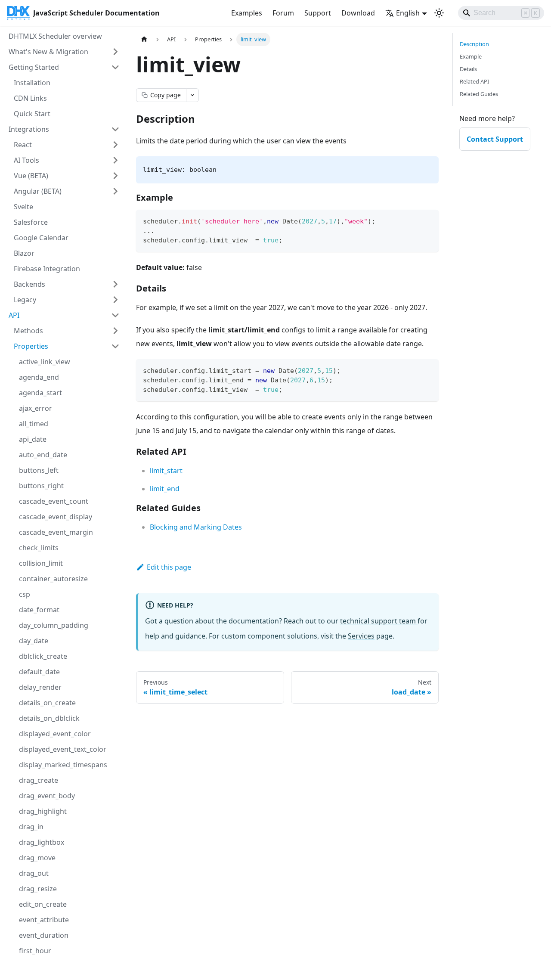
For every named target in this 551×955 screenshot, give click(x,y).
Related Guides (479, 94)
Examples (246, 13)
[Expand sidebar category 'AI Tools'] (115, 160)
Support (317, 13)
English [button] (408, 13)
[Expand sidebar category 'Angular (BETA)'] (115, 191)
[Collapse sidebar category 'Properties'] (115, 346)
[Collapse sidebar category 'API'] (115, 315)
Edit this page (169, 567)
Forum (283, 13)
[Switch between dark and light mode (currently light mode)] (439, 13)
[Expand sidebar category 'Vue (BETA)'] (115, 176)
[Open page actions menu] (192, 95)
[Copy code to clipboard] (428, 220)
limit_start (166, 470)
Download (358, 13)
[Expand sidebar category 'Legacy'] (115, 300)
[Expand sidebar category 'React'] (115, 145)
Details (468, 69)
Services (361, 636)
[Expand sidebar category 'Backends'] (115, 284)
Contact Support (495, 139)
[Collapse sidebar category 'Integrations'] (115, 129)
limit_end (165, 488)
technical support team (379, 621)
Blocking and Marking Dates (196, 527)
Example (471, 56)
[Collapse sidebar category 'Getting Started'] (115, 67)
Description (474, 44)
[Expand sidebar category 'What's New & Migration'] (115, 52)
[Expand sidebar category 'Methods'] (115, 331)
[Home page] (144, 39)
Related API (474, 81)
